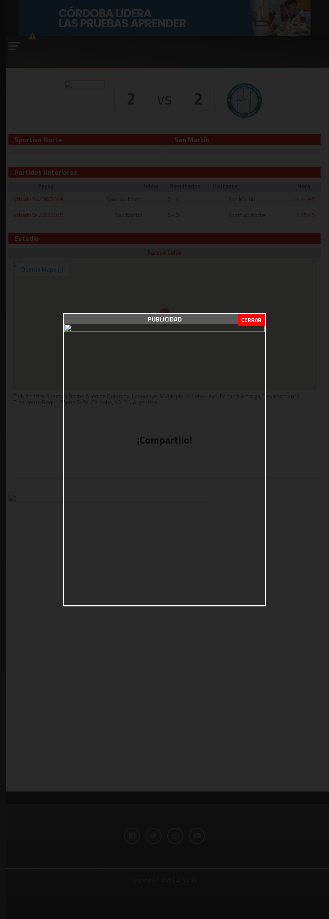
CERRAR (251, 319)
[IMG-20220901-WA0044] (164, 329)
